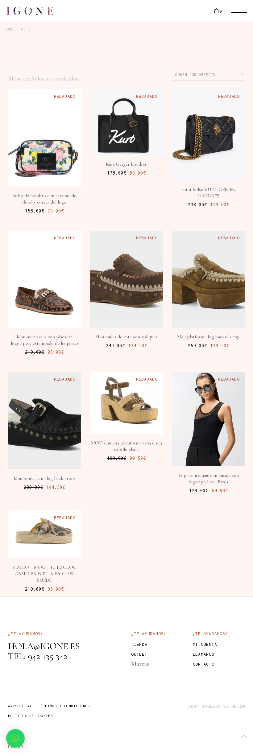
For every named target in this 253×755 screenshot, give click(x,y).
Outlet (139, 654)
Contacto (203, 664)
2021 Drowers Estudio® (216, 706)
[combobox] (208, 74)
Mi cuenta (205, 644)
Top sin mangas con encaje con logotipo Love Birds (208, 478)
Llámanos (203, 654)
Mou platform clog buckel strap (208, 337)
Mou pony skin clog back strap (44, 478)
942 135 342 (47, 656)
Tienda (139, 644)
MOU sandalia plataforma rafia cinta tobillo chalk (126, 446)
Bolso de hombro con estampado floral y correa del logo (44, 198)
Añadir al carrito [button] (47, 165)
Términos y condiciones (64, 706)
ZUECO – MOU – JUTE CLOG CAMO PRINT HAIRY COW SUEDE (44, 573)
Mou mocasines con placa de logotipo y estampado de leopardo (44, 340)
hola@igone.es (44, 646)
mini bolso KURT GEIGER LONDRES (208, 192)
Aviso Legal (21, 706)
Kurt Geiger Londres (126, 164)
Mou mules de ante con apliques (126, 337)
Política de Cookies (30, 716)
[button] (15, 738)
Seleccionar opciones (48, 306)
